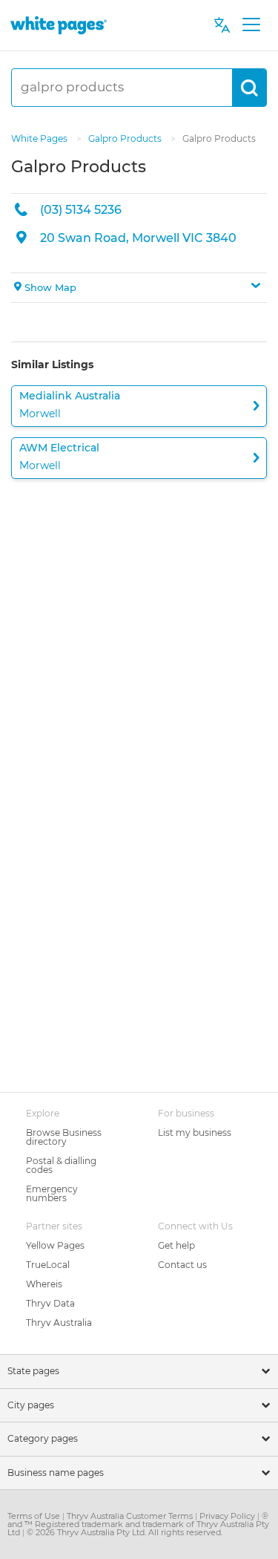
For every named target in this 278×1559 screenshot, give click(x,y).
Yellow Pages (55, 1245)
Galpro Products (126, 138)
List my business (194, 1132)
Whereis (44, 1284)
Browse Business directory (64, 1137)
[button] (139, 288)
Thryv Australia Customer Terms (131, 1516)
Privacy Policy (228, 1516)
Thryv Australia (59, 1322)
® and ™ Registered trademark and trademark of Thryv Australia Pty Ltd (138, 1524)
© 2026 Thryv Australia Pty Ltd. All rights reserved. (124, 1532)
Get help (176, 1245)
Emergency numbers (52, 1193)
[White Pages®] (58, 25)
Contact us (182, 1264)
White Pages (40, 138)
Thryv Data (50, 1303)
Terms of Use (34, 1516)
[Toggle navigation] (251, 25)
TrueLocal (48, 1264)
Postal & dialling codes (61, 1165)
